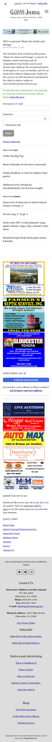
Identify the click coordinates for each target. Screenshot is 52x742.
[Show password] (45, 119)
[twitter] (19, 572)
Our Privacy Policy (26, 622)
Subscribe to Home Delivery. (26, 642)
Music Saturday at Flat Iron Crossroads (24, 164)
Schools (7, 541)
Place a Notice (26, 669)
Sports (6, 545)
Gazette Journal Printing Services (20, 529)
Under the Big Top (13, 156)
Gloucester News (11, 533)
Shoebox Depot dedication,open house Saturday (24, 239)
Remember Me (13, 124)
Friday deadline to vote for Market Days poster (25, 174)
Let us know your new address (26, 390)
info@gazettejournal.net (30, 606)
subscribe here (17, 97)
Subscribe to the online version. (26, 636)
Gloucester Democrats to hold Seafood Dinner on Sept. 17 (24, 204)
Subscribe (42, 3)
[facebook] (25, 572)
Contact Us (8, 550)
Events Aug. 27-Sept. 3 (15, 214)
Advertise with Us (26, 689)
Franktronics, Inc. (30, 738)
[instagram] (31, 572)
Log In (17, 3)
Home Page (8, 525)
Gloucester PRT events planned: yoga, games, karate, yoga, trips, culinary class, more (25, 226)
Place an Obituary (26, 676)
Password (7, 114)
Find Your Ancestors (26, 709)
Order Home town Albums (26, 716)
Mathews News (10, 537)
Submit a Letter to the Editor (26, 682)
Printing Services (26, 722)
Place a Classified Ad (26, 662)
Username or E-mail (13, 103)
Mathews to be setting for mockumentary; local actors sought (23, 186)
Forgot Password (11, 141)
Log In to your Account (26, 380)
